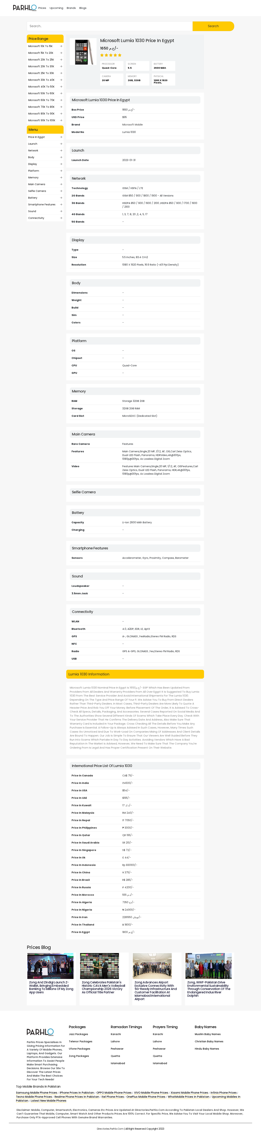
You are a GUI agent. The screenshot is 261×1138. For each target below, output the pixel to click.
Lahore (115, 1041)
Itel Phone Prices (113, 1097)
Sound (32, 211)
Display (32, 164)
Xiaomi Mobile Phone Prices (189, 1093)
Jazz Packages (78, 1034)
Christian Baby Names (209, 1041)
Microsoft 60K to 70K (41, 100)
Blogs (82, 8)
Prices (42, 8)
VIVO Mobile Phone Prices (151, 1093)
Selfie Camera (37, 191)
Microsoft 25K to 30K (41, 73)
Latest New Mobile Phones (48, 1100)
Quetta (115, 1056)
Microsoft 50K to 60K (41, 93)
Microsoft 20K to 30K (41, 66)
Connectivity (36, 218)
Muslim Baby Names (208, 1034)
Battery (32, 198)
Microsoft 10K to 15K (40, 46)
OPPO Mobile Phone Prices (114, 1093)
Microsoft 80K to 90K (41, 113)
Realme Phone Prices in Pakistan (77, 1097)
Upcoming (56, 8)
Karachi (116, 1034)
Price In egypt (36, 137)
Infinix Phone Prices (224, 1093)
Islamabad (118, 1063)
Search (213, 26)
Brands (71, 8)
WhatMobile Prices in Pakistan (188, 1097)
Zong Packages (79, 1056)
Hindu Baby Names (207, 1048)
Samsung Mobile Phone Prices (36, 1093)
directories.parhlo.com (110, 1129)
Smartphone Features (41, 204)
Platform (33, 171)
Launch (32, 144)
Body (31, 157)
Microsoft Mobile (132, 124)
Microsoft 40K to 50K (41, 86)
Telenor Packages (80, 1041)
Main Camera (36, 184)
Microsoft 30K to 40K (41, 80)
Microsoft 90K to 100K (41, 120)
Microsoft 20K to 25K (41, 59)
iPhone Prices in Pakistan (77, 1093)
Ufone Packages (79, 1048)
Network (33, 150)
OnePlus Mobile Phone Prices (145, 1097)
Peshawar (117, 1048)
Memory (33, 177)
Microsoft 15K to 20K (40, 53)
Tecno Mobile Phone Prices (34, 1097)
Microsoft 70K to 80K (41, 107)
